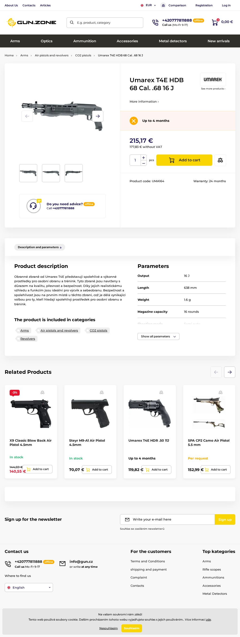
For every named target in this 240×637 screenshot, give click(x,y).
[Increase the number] (143, 157)
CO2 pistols (83, 55)
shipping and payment (149, 569)
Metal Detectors (214, 593)
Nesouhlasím (108, 628)
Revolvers (27, 338)
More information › (144, 101)
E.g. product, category (93, 22)
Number (135, 160)
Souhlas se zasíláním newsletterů (142, 528)
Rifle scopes (211, 569)
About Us (11, 5)
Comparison (177, 5)
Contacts (28, 5)
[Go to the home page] (32, 22)
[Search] (72, 22)
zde (208, 619)
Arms (24, 55)
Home (9, 55)
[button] (97, 116)
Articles (45, 5)
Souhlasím (131, 628)
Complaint (139, 577)
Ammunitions (213, 577)
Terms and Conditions (148, 561)
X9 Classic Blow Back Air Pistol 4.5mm (31, 442)
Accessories (211, 585)
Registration (204, 5)
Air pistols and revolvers (51, 55)
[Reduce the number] (143, 163)
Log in (226, 5)
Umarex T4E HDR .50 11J (148, 440)
